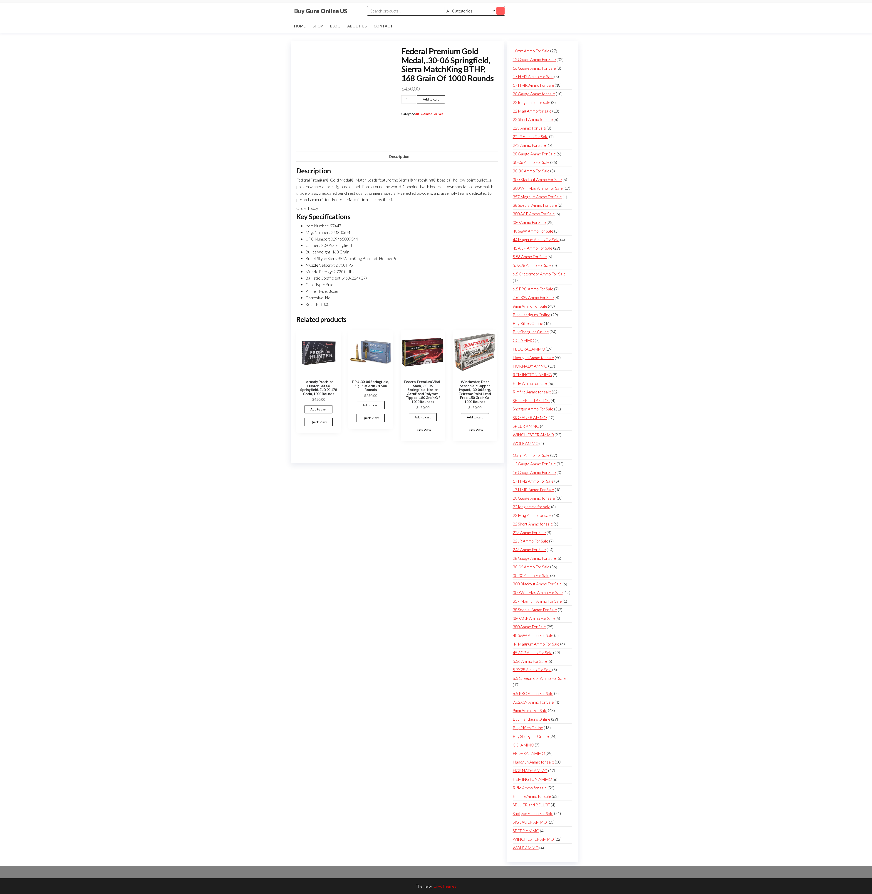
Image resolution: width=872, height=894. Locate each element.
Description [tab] (399, 156)
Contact (383, 26)
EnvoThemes (445, 886)
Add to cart (431, 99)
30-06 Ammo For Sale (429, 114)
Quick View (318, 422)
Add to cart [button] (318, 409)
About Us (357, 26)
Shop (317, 26)
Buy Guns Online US (320, 11)
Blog (335, 26)
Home (300, 26)
